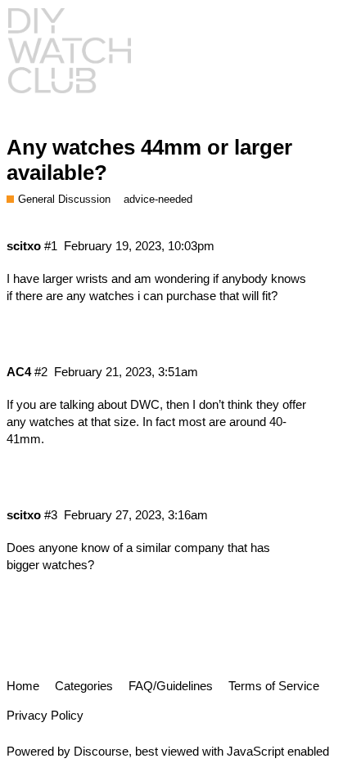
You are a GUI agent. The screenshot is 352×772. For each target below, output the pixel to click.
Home (23, 686)
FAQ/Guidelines (171, 686)
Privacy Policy (45, 715)
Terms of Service (273, 686)
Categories (84, 686)
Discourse (101, 751)
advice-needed (158, 199)
